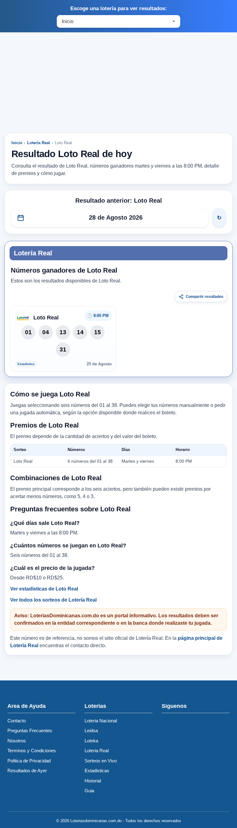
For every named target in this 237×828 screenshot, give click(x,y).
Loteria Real (97, 750)
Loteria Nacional (101, 720)
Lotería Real (38, 142)
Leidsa (91, 730)
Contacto (16, 720)
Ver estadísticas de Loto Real (44, 588)
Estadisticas (97, 770)
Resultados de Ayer (27, 770)
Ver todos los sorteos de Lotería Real (53, 600)
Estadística (26, 364)
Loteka (91, 740)
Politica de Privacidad (29, 760)
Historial (93, 780)
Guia (89, 790)
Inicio (16, 142)
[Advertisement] (118, 85)
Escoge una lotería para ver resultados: (118, 8)
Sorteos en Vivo (101, 760)
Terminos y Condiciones (31, 750)
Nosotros (16, 740)
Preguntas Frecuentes (29, 730)
